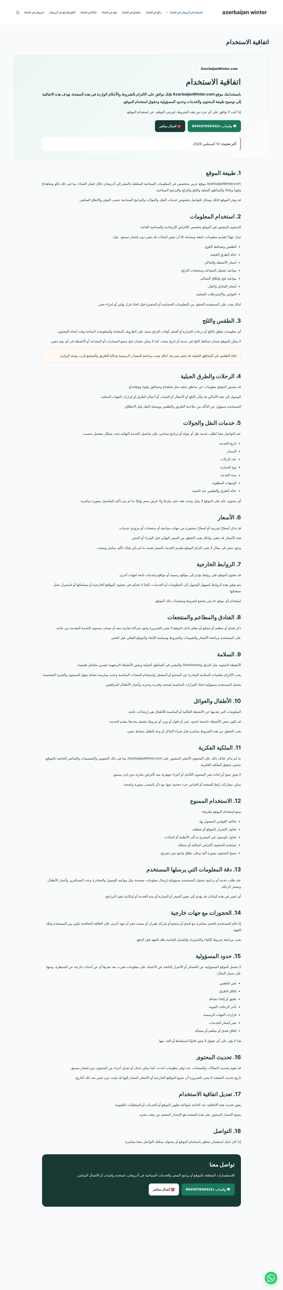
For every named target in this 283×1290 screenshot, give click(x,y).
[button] (271, 1278)
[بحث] (17, 12)
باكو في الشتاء (153, 12)
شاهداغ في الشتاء (131, 12)
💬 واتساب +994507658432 (214, 126)
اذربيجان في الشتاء (34, 12)
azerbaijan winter (244, 12)
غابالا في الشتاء (88, 12)
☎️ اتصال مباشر (170, 126)
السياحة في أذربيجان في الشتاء (186, 12)
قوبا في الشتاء (109, 12)
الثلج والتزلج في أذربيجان (62, 12)
